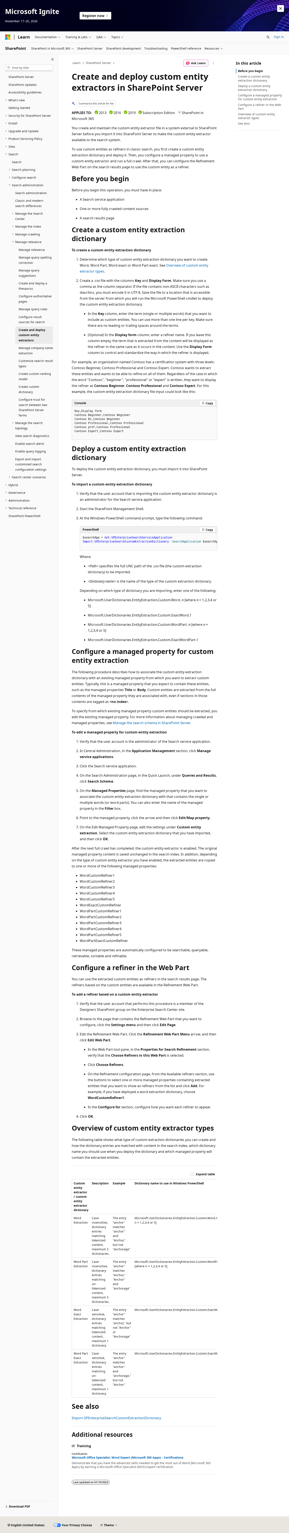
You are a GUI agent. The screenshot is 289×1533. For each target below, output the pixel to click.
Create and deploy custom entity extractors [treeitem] (32, 335)
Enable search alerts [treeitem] (29, 444)
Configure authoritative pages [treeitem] (35, 298)
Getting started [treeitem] (19, 108)
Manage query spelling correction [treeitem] (35, 260)
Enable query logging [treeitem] (30, 451)
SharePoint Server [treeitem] (21, 77)
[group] (148, 541)
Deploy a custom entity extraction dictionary (254, 88)
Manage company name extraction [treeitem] (36, 350)
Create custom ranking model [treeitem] (35, 376)
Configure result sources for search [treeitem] (32, 319)
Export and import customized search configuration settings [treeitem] (31, 464)
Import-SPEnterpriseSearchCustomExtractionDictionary (116, 1418)
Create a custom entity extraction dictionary (254, 78)
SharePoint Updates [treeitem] (22, 85)
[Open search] (268, 37)
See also (244, 123)
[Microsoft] (8, 37)
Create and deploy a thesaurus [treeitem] (33, 286)
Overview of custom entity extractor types (256, 116)
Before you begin (250, 71)
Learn (77, 63)
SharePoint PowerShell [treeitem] (24, 516)
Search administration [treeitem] (31, 193)
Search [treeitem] (17, 162)
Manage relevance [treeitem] (32, 250)
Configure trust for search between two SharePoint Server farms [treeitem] (33, 407)
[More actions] (213, 63)
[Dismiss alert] (280, 8)
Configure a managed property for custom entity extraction (260, 97)
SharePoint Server (98, 63)
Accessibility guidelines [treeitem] (25, 92)
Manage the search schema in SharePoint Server (151, 723)
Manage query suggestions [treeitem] (29, 273)
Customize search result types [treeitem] (36, 363)
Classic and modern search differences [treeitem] (29, 203)
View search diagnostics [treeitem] (32, 436)
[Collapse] (52, 59)
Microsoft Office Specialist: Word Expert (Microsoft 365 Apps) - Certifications (127, 1457)
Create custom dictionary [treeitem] (29, 389)
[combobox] (29, 67)
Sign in (279, 37)
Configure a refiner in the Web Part (259, 107)
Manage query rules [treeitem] (33, 309)
